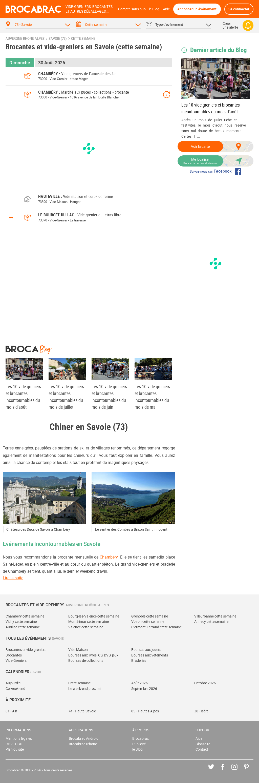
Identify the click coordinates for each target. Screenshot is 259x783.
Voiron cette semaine (147, 621)
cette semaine (83, 38)
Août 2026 (139, 683)
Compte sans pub (132, 9)
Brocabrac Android (83, 738)
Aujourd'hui (14, 683)
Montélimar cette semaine (88, 621)
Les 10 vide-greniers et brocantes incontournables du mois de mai (152, 396)
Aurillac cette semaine (23, 627)
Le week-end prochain (85, 688)
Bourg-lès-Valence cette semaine (93, 616)
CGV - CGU (14, 743)
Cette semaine (79, 683)
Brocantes (14, 655)
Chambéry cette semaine (25, 616)
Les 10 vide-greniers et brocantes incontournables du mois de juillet (66, 396)
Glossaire (203, 743)
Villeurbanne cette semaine (215, 616)
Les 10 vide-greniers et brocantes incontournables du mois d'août (210, 108)
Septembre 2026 (144, 688)
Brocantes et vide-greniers (26, 649)
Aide (166, 9)
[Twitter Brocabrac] (215, 770)
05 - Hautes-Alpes (145, 711)
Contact (202, 749)
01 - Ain (11, 711)
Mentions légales (19, 738)
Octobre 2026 (205, 683)
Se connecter (238, 9)
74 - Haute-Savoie (82, 711)
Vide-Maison (78, 649)
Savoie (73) (58, 38)
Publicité (139, 743)
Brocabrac (140, 738)
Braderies (138, 660)
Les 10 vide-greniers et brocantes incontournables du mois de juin (109, 396)
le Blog (154, 9)
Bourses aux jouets (146, 649)
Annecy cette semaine (211, 621)
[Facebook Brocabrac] (226, 770)
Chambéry (109, 557)
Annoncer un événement (197, 9)
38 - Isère (201, 711)
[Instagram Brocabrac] (238, 770)
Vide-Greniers (16, 660)
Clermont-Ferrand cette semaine (156, 627)
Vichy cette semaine (21, 621)
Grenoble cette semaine (149, 616)
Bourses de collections (85, 660)
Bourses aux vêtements (149, 655)
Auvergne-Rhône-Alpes (25, 38)
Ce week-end (15, 688)
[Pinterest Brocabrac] (250, 770)
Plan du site (15, 749)
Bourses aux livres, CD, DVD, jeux (93, 655)
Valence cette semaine (85, 627)
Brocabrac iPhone (83, 743)
